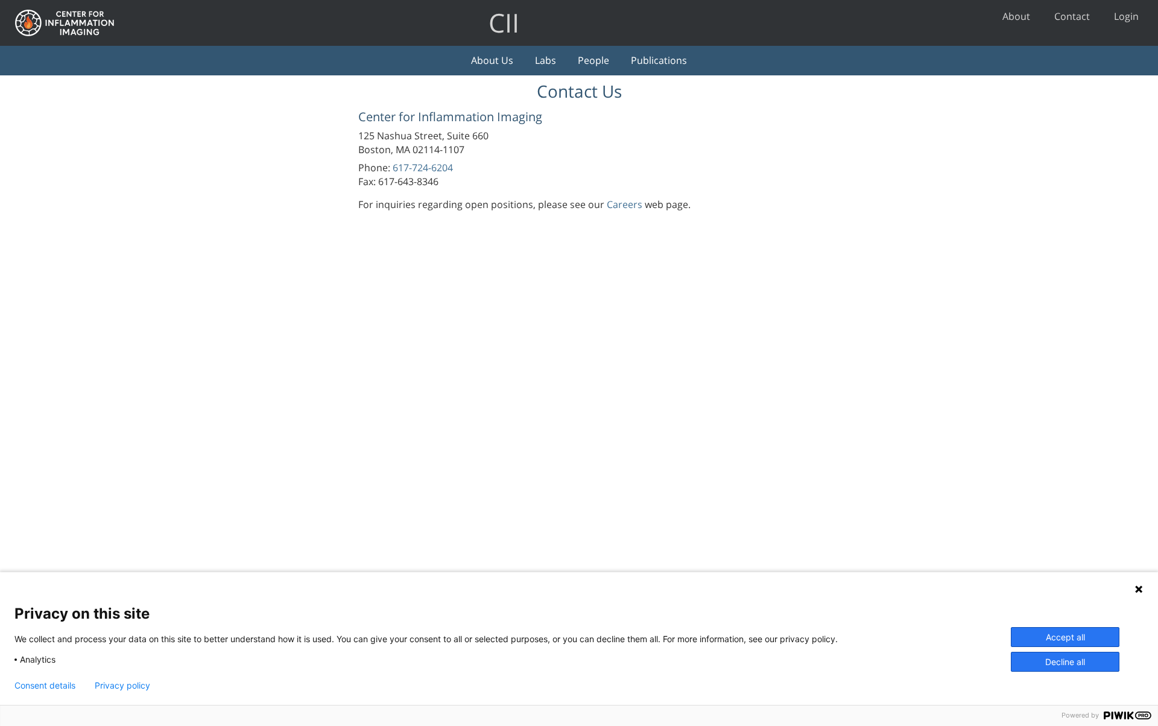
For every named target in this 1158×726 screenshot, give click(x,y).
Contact (1072, 16)
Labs (545, 60)
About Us (492, 60)
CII (504, 22)
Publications (659, 60)
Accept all (1065, 637)
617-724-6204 (423, 167)
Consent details (44, 685)
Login (1126, 16)
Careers (624, 204)
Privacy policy (122, 685)
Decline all (1065, 662)
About (1016, 16)
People (593, 60)
